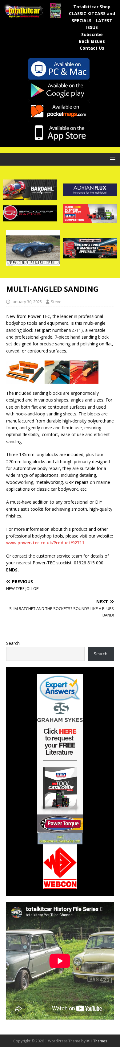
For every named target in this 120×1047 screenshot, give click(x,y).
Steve (56, 301)
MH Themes (96, 1041)
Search (13, 643)
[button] (111, 159)
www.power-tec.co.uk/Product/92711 (45, 543)
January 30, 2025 (27, 301)
